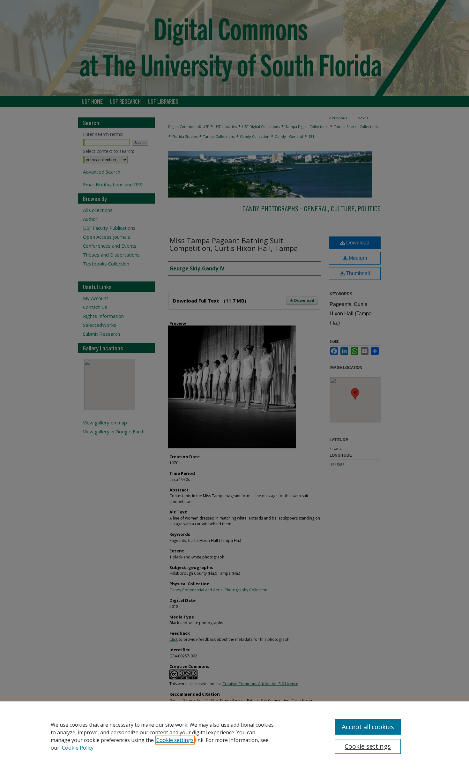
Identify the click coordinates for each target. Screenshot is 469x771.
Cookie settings (175, 740)
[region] (234, 736)
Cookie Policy (77, 747)
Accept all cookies (368, 726)
